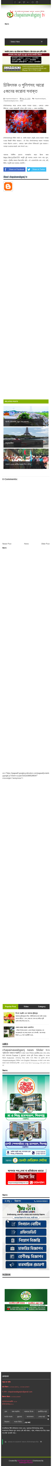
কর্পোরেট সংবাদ (42, 1060)
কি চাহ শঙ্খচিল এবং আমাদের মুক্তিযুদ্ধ (27, 1013)
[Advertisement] (28, 29)
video (41, 1055)
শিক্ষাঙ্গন (31, 1053)
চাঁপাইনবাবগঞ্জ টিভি (14, 1063)
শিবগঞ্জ (36, 1055)
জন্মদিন (44, 1063)
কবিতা (41, 1063)
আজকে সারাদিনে (15, 1053)
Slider (21, 101)
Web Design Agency (24, 1461)
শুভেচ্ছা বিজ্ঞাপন (28, 1063)
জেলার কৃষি (30, 1055)
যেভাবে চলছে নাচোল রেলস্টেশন (25, 1027)
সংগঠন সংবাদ (25, 1053)
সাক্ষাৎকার (8, 1055)
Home (26, 544)
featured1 (10, 1058)
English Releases (30, 1060)
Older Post (45, 544)
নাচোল (7, 1063)
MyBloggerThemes (26, 1463)
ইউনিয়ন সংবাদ (20, 1060)
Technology (35, 1063)
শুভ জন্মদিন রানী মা (44, 1058)
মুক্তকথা (23, 1055)
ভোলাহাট (22, 1063)
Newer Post (6, 544)
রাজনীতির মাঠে (38, 1053)
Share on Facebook (16, 169)
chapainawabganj (40, 98)
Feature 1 (16, 1055)
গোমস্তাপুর (18, 1058)
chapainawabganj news (11, 101)
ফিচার (23, 1058)
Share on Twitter (38, 169)
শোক (44, 1053)
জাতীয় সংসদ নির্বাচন (31, 1058)
